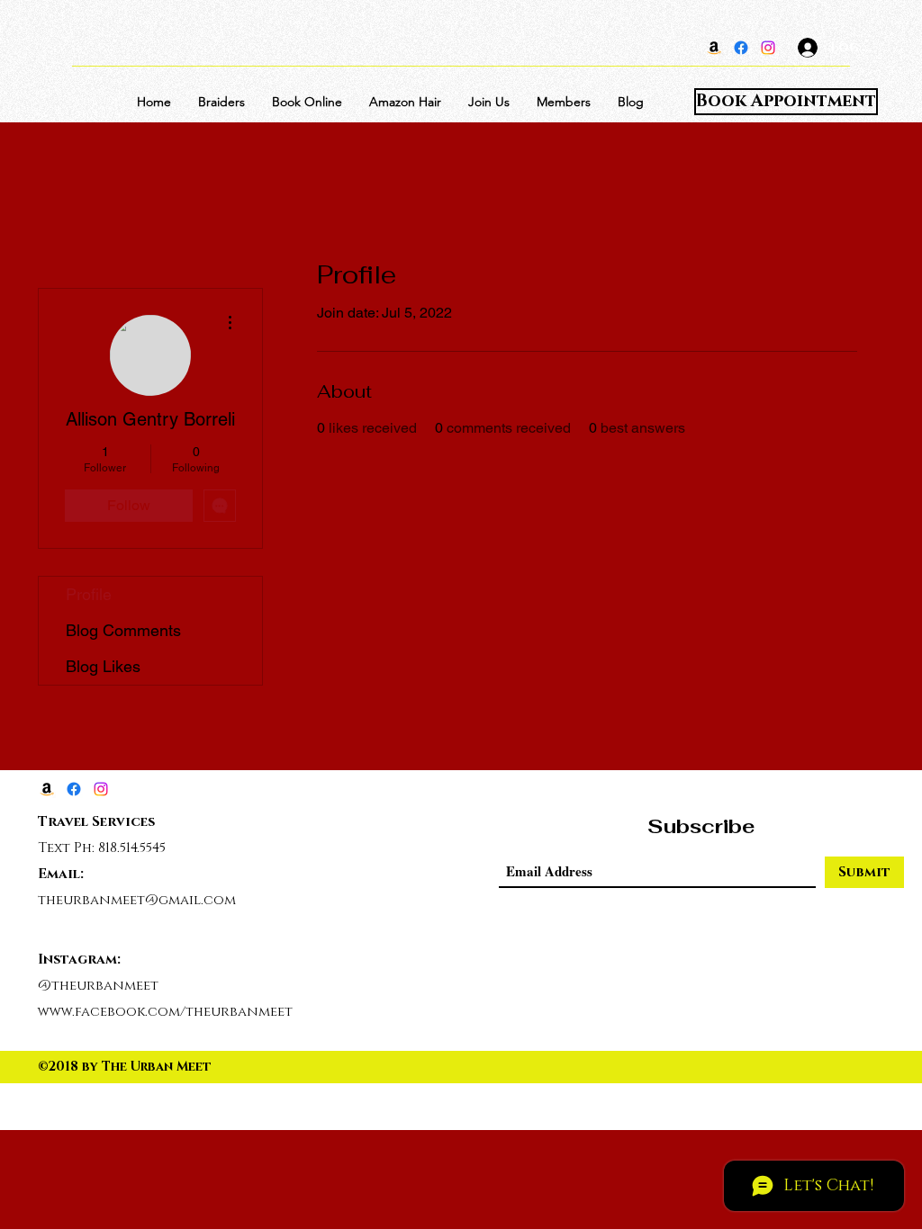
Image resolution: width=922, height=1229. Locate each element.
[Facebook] (741, 48)
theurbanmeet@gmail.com (137, 900)
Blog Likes (103, 666)
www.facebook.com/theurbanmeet (165, 1011)
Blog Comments (123, 630)
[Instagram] (768, 48)
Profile (89, 594)
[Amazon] (714, 48)
